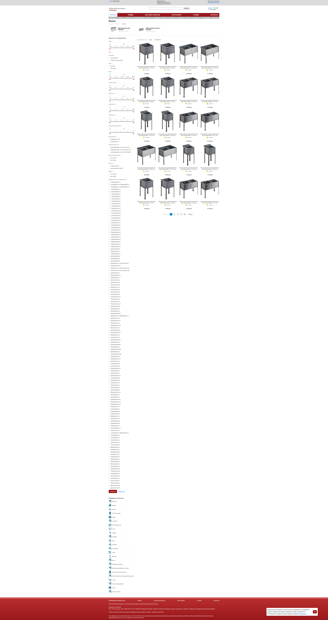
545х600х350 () (115, 380)
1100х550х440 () (115, 199)
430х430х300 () (115, 325)
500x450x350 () (115, 342)
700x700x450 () (115, 421)
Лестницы (196, 17)
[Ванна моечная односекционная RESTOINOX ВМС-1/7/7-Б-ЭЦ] (188, 155)
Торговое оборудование (118, 584)
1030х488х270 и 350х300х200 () (120, 187)
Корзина (210, 8)
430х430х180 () (115, 323)
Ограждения (205, 17)
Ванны (113, 560)
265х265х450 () (115, 261)
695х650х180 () (115, 418)
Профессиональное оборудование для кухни (123, 576)
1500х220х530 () (115, 244)
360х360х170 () (115, 287)
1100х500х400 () (115, 194)
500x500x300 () (115, 344)
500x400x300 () (115, 340)
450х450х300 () (115, 332)
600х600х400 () (115, 402)
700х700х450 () (115, 428)
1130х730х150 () (115, 215)
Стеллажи (157, 17)
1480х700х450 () (115, 242)
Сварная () (115, 166)
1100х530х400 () (115, 196)
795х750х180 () (115, 445)
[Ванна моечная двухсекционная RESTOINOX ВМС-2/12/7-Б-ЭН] (167, 155)
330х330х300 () (115, 275)
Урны (188, 17)
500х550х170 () (115, 361)
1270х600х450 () (115, 227)
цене (150, 40)
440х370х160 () (115, 328)
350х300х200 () (115, 282)
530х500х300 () (115, 363)
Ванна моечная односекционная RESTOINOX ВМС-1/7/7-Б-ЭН (146, 134)
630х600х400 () (115, 411)
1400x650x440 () (115, 237)
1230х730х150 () (115, 223)
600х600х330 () (115, 399)
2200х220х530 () (115, 254)
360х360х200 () (115, 289)
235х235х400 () (115, 256)
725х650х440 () (115, 437)
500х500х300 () (116, 354)
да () (113, 66)
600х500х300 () (115, 392)
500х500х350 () (115, 359)
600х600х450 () (115, 404)
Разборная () (115, 139)
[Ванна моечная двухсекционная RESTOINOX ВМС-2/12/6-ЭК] (188, 87)
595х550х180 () (115, 385)
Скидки (130, 15)
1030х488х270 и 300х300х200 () (120, 184)
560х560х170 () (115, 383)
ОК (315, 612)
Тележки (172, 17)
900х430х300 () (115, 461)
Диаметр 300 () (115, 485)
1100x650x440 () (115, 191)
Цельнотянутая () (117, 168)
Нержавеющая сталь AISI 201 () (120, 147)
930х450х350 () (115, 466)
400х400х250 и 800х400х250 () (120, 316)
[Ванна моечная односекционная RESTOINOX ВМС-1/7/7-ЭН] (146, 189)
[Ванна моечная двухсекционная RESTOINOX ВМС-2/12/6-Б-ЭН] (146, 155)
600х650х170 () (115, 406)
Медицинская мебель (117, 564)
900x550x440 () (115, 457)
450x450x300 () (115, 330)
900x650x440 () (115, 459)
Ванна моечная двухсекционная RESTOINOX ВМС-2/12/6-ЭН (189, 134)
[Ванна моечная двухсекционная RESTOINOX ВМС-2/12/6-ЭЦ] (188, 189)
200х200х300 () (115, 249)
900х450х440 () (115, 464)
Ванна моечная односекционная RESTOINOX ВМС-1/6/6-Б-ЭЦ (210, 168)
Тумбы (113, 587)
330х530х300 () (115, 277)
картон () (114, 58)
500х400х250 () (116, 349)
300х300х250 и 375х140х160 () (120, 263)
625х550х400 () (115, 409)
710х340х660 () (115, 435)
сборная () (115, 141)
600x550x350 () (115, 387)
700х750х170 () (115, 430)
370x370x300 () (115, 294)
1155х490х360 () (115, 218)
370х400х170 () (115, 299)
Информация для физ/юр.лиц (117, 600)
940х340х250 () (115, 478)
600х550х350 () (115, 394)
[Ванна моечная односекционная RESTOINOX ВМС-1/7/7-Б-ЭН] (146, 121)
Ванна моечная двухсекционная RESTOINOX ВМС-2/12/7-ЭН (210, 134)
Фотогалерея (176, 15)
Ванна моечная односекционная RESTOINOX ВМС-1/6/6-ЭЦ (146, 101)
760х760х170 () (115, 442)
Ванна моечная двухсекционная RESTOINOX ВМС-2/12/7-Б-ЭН (167, 168)
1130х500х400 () (115, 201)
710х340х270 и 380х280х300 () (120, 433)
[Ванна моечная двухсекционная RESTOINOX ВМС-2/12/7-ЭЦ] (209, 189)
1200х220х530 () (115, 220)
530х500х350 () (115, 366)
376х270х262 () (115, 304)
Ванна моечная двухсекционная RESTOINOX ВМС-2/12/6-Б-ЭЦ (189, 67)
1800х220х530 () (115, 246)
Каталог (113, 15)
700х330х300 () (115, 423)
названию (157, 40)
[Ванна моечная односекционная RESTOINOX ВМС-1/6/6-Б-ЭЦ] (209, 155)
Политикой (302, 614)
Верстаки (113, 17)
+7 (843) (114, 1)
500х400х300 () (115, 351)
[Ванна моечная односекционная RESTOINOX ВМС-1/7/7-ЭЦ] (167, 87)
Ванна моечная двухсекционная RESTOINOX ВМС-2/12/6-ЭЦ (189, 202)
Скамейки (181, 17)
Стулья (114, 580)
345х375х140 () (115, 280)
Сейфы (149, 17)
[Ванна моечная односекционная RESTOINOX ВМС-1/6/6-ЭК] (167, 54)
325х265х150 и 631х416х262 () (120, 270)
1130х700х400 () (115, 213)
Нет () (113, 68)
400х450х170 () (115, 318)
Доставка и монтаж (152, 15)
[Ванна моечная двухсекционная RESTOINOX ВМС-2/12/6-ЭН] (188, 121)
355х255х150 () (115, 285)
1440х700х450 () (115, 239)
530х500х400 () (115, 368)
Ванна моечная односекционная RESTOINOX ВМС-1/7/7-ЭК (146, 67)
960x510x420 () (115, 483)
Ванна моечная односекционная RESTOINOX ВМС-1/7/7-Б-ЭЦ (189, 168)
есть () (113, 158)
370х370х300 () (115, 297)
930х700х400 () (115, 476)
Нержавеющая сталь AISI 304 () (121, 149)
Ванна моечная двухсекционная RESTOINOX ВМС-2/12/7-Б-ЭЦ (210, 67)
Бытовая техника (116, 591)
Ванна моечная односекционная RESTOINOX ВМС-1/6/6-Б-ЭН (167, 134)
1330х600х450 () (115, 232)
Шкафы (121, 17)
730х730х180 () (115, 440)
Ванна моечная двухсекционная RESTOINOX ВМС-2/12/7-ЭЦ (210, 202)
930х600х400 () (115, 473)
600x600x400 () (115, 390)
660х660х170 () (115, 416)
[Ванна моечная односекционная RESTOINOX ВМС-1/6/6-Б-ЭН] (167, 121)
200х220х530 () (115, 251)
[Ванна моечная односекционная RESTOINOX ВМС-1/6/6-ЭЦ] (146, 87)
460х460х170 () (115, 335)
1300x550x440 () (115, 230)
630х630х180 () (115, 414)
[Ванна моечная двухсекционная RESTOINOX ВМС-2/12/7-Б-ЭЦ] (209, 54)
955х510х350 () (115, 480)
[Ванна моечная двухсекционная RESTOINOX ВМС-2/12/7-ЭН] (209, 121)
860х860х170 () (115, 454)
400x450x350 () (115, 308)
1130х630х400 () (115, 211)
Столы (165, 17)
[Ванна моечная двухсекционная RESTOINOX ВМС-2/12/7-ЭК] (209, 87)
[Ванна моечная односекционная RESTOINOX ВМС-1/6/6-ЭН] (167, 189)
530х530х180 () (115, 373)
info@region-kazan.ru (213, 2)
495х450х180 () (115, 337)
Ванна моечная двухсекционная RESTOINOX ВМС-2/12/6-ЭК (189, 101)
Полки (113, 552)
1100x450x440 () (115, 189)
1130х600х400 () (115, 206)
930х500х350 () (115, 469)
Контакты (214, 15)
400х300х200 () (115, 311)
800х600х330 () (115, 447)
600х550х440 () (115, 397)
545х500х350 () (115, 378)
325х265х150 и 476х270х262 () (120, 268)
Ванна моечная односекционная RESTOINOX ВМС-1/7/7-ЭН (146, 202)
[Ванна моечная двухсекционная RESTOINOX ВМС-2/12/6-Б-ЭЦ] (188, 54)
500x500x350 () (115, 347)
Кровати (128, 17)
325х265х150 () (115, 265)
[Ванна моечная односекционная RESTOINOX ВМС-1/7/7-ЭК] (146, 54)
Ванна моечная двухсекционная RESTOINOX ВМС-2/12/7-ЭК (210, 101)
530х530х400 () (115, 375)
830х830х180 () (115, 449)
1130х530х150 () (115, 203)
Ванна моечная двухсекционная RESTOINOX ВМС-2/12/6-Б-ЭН (146, 168)
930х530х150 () (115, 471)
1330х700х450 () (115, 234)
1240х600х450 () (115, 225)
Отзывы (196, 15)
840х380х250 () (115, 452)
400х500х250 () (115, 320)
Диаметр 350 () (115, 488)
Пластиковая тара (116, 525)
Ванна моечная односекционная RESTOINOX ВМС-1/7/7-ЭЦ (167, 101)
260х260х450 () (115, 258)
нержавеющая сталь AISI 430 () (121, 152)
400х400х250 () (115, 313)
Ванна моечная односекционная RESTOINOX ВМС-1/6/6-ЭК (167, 67)
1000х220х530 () (115, 182)
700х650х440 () (115, 426)
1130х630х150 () (115, 208)
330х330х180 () (115, 273)
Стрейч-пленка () (117, 60)
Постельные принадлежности (119, 572)
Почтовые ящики (139, 17)
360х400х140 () (115, 292)
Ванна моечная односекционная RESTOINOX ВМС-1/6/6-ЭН (167, 202)
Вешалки (215, 17)
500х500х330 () (115, 356)
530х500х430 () (115, 371)
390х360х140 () (115, 306)
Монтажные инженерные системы (120, 568)
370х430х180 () (115, 301)
